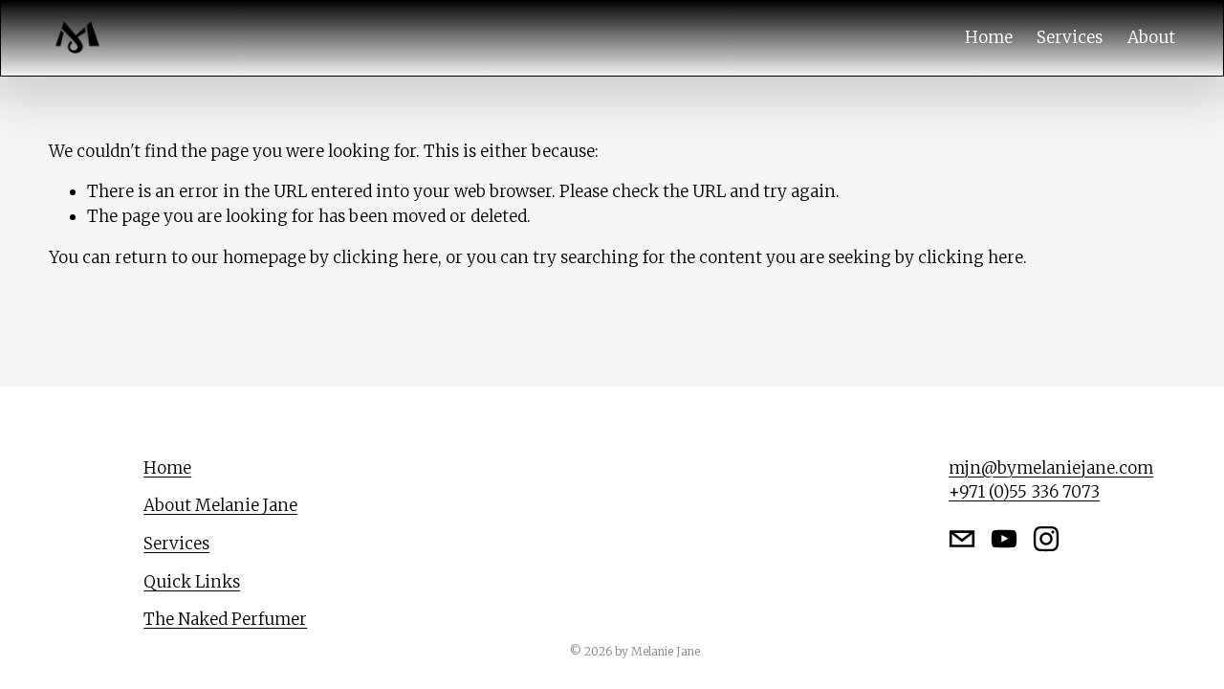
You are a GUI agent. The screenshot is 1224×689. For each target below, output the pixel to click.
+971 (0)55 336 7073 (1024, 491)
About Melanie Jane (220, 505)
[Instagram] (1046, 538)
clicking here (385, 257)
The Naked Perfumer (225, 619)
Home (989, 37)
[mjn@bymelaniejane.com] (962, 538)
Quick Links (191, 581)
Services (1070, 37)
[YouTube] (1004, 538)
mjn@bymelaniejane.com (1051, 467)
